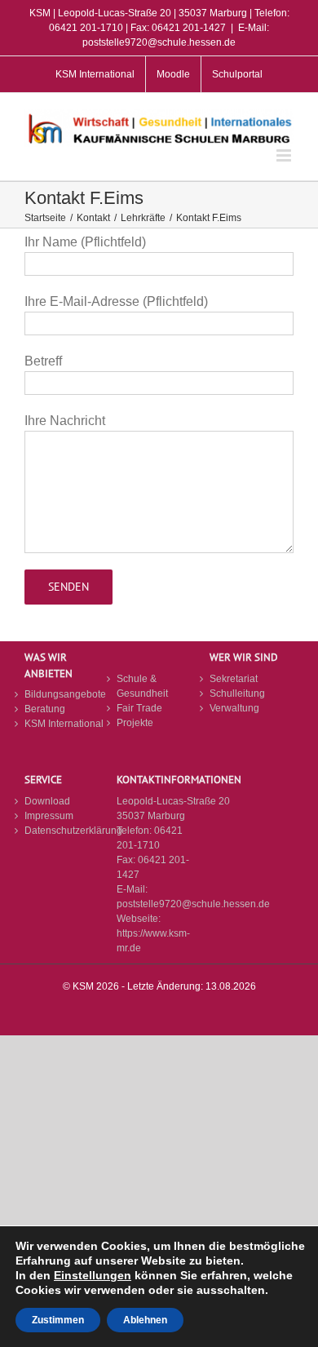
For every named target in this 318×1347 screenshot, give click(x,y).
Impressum (48, 816)
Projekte (135, 723)
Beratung (44, 709)
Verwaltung (234, 708)
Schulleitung (237, 693)
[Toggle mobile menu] (285, 155)
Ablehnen (145, 1320)
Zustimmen (58, 1320)
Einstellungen (92, 1275)
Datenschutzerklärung (66, 830)
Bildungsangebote (65, 694)
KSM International (64, 723)
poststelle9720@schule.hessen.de (193, 904)
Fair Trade (139, 708)
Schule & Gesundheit (142, 686)
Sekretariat (234, 679)
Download (47, 801)
